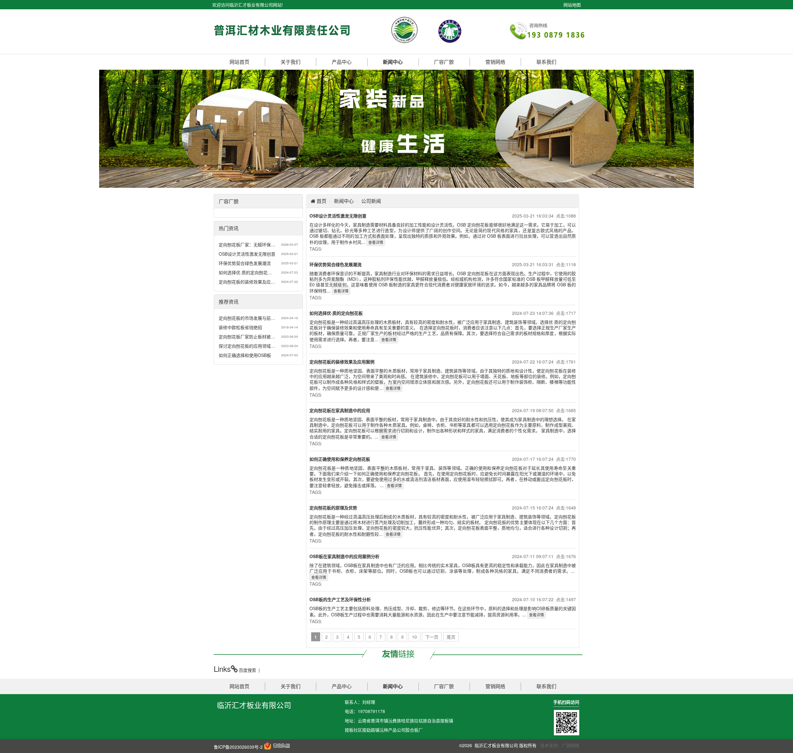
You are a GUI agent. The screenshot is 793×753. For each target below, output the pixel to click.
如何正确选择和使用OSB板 (245, 355)
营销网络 (495, 61)
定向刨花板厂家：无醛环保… (247, 244)
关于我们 (290, 61)
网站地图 (572, 5)
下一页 (431, 637)
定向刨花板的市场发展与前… (247, 318)
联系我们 (546, 61)
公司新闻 (371, 201)
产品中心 (342, 61)
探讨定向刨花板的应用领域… (247, 346)
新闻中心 (393, 61)
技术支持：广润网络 (559, 745)
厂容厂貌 (444, 61)
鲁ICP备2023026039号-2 (238, 747)
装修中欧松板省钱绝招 (240, 327)
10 (414, 637)
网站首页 (239, 61)
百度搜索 (247, 670)
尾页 (451, 637)
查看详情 (375, 242)
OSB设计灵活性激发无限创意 (247, 254)
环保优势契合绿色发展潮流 (245, 263)
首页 (320, 201)
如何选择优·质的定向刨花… (245, 272)
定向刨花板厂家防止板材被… (247, 336)
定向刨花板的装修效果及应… (247, 282)
